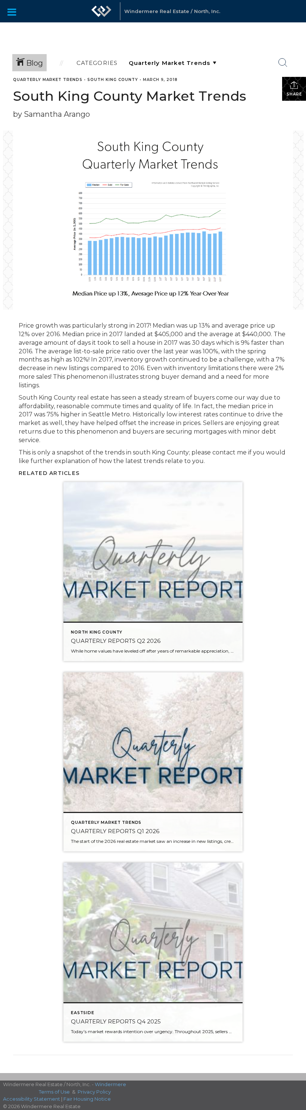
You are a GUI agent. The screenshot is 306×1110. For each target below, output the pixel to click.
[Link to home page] (101, 15)
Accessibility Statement (31, 1099)
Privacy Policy (94, 1092)
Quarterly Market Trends (47, 79)
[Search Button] (283, 63)
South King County (112, 79)
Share (294, 94)
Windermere (110, 1084)
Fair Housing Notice (87, 1099)
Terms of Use (54, 1092)
